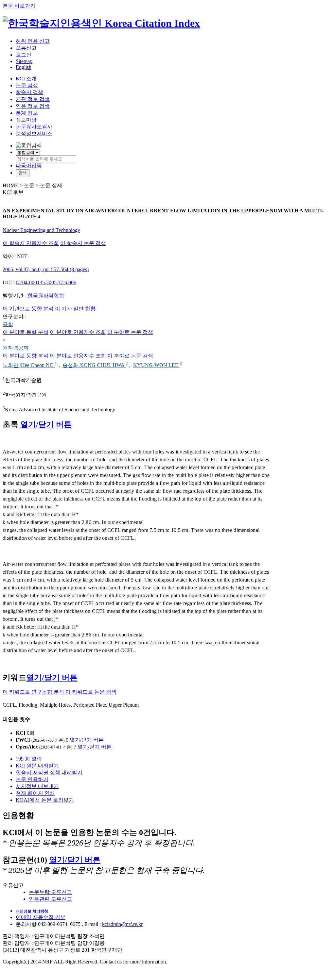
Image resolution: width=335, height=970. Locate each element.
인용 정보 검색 (33, 106)
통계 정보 (27, 113)
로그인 (23, 55)
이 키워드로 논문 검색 (90, 692)
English (23, 67)
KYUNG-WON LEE (156, 365)
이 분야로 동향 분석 (25, 332)
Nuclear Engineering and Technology (41, 230)
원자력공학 (16, 348)
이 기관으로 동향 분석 (28, 308)
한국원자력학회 (45, 295)
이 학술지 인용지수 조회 (31, 243)
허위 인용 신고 (33, 41)
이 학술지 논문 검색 (83, 243)
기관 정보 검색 (33, 99)
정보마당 (26, 120)
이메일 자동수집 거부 (40, 917)
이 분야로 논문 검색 (130, 332)
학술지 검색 (29, 92)
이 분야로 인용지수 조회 (78, 332)
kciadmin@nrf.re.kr (122, 924)
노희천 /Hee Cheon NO (29, 365)
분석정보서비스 (34, 133)
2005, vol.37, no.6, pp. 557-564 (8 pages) (46, 269)
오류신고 (26, 48)
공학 (8, 324)
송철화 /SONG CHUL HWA (94, 365)
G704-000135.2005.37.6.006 (46, 282)
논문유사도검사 (34, 126)
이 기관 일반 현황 (75, 308)
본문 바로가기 (19, 5)
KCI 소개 (26, 78)
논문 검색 (27, 85)
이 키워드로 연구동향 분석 (33, 692)
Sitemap (24, 61)
